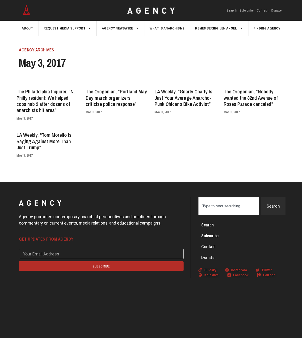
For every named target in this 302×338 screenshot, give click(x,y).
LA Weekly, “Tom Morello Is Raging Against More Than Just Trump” (44, 141)
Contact (263, 10)
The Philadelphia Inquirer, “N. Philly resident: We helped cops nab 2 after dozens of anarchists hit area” (46, 101)
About (27, 28)
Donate (276, 10)
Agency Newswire (117, 28)
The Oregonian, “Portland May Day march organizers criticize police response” (116, 98)
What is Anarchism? (167, 28)
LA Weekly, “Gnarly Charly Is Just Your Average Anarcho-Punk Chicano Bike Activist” (183, 98)
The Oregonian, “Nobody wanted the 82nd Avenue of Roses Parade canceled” (251, 98)
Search (231, 10)
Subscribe (246, 10)
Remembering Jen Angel (216, 28)
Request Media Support (64, 28)
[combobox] (228, 206)
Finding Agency (267, 28)
